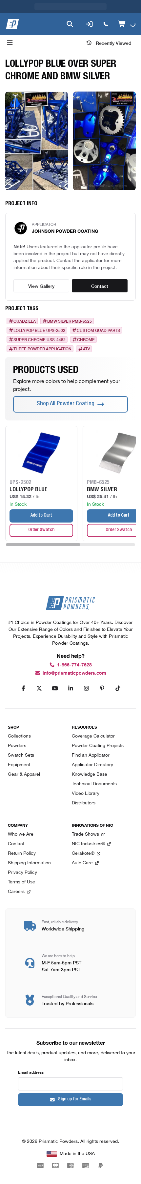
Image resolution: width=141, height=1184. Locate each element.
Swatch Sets (21, 755)
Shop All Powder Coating (65, 404)
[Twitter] (39, 688)
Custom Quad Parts (98, 330)
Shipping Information (29, 863)
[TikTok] (117, 688)
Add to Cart (41, 515)
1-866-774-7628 (74, 664)
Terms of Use (21, 882)
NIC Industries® (88, 844)
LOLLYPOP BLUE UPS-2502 (39, 330)
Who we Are (20, 834)
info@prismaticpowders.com (74, 673)
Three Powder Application (42, 348)
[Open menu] (10, 43)
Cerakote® (83, 853)
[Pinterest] (102, 688)
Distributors (83, 803)
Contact (99, 286)
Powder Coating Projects (98, 745)
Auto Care (82, 863)
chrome (86, 339)
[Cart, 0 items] (126, 24)
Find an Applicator (91, 755)
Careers (16, 891)
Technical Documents (94, 784)
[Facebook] (23, 688)
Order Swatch (41, 530)
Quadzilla (24, 321)
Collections (19, 736)
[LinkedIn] (70, 688)
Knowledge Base (89, 774)
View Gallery (41, 286)
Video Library (85, 793)
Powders (17, 745)
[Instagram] (86, 688)
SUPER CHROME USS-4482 (39, 339)
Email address (31, 1072)
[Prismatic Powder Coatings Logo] (12, 24)
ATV (86, 348)
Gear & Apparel (24, 774)
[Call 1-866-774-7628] (106, 24)
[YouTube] (54, 688)
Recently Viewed (113, 43)
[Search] (70, 24)
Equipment (19, 765)
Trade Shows (85, 834)
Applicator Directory (92, 765)
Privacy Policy (22, 872)
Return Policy (22, 853)
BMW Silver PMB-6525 (69, 321)
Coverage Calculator (93, 736)
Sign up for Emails (74, 1099)
